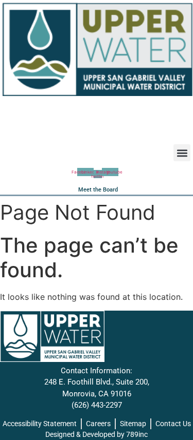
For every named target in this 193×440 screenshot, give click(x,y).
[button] (181, 152)
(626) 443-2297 (97, 405)
